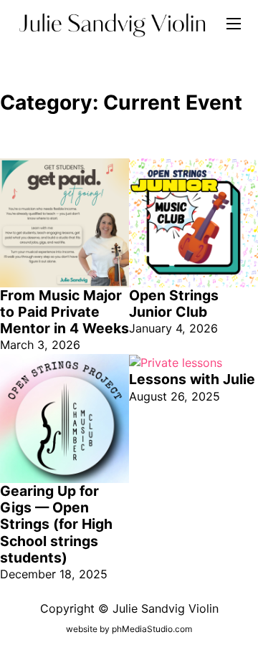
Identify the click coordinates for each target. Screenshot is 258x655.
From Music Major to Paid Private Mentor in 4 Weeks (64, 312)
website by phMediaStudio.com (129, 628)
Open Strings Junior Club (174, 303)
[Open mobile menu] (233, 23)
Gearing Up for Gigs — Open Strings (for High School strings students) (56, 524)
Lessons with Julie (192, 379)
